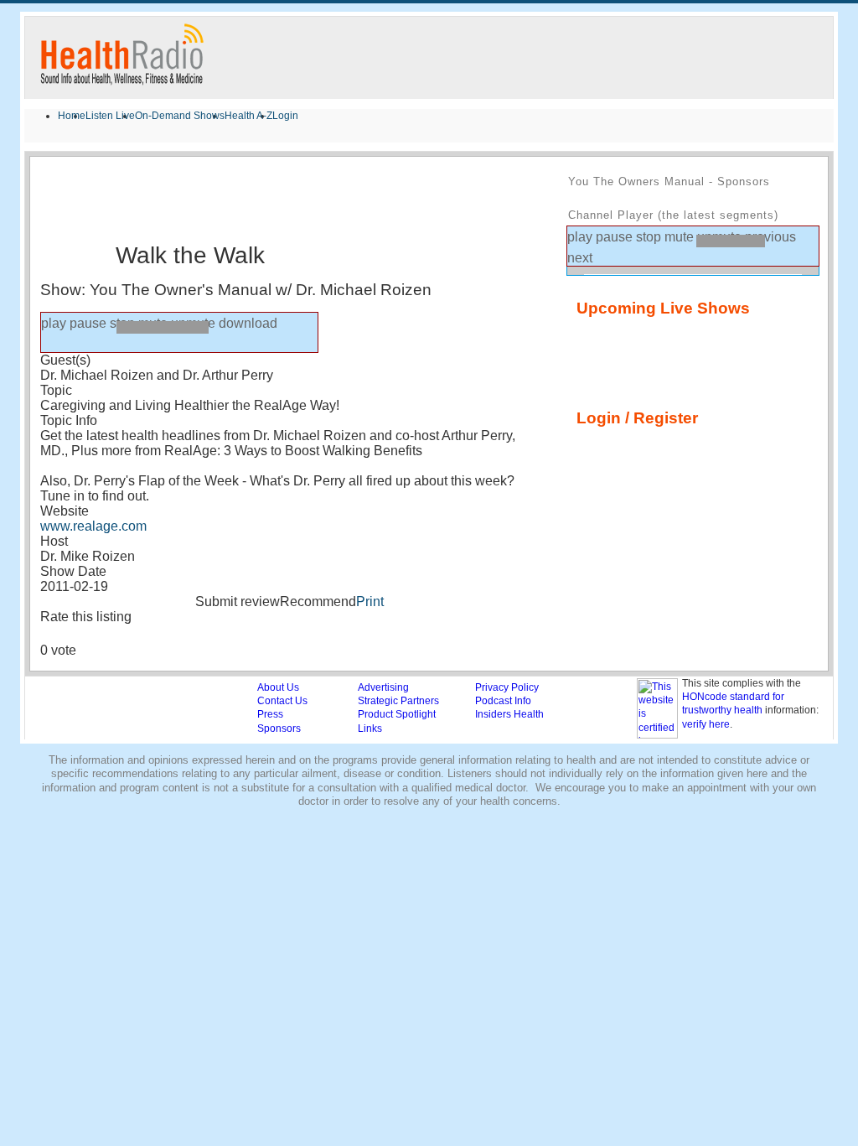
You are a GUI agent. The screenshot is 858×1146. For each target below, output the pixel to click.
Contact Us (282, 701)
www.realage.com (93, 526)
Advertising (383, 687)
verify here (706, 724)
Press (270, 714)
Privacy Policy (507, 687)
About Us (278, 687)
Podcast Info (503, 701)
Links (370, 728)
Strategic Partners (398, 701)
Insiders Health (509, 714)
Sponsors (279, 728)
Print (370, 601)
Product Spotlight (397, 714)
